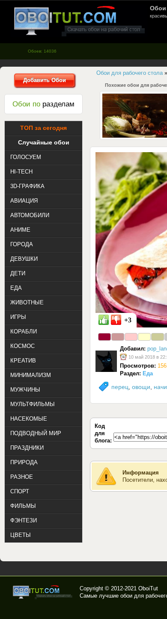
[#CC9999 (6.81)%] (117, 337)
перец (119, 386)
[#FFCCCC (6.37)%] (131, 337)
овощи (141, 386)
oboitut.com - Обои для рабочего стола (79, 21)
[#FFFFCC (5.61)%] (144, 337)
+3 (127, 320)
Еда (148, 373)
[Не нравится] (116, 320)
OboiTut (148, 588)
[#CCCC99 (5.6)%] (157, 337)
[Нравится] (103, 320)
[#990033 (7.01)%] (104, 337)
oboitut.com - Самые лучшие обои (43, 592)
